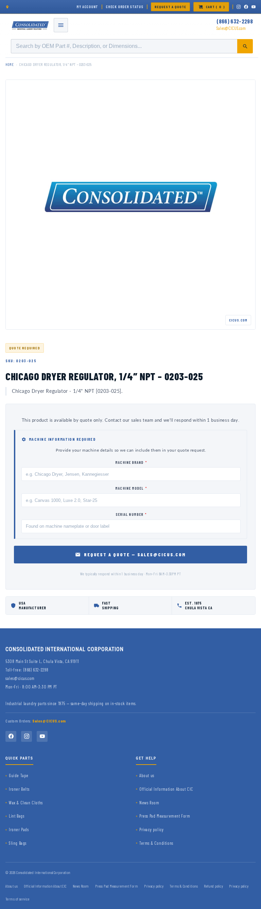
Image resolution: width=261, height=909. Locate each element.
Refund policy (213, 886)
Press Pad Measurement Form (164, 816)
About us (146, 775)
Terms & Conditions (156, 843)
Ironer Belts (19, 789)
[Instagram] (239, 7)
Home (9, 64)
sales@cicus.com (20, 678)
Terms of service (17, 899)
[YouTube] (253, 7)
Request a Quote (170, 7)
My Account (87, 6)
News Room (149, 802)
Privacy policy (151, 829)
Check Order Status (124, 6)
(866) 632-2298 (234, 21)
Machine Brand (131, 462)
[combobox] (132, 46)
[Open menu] (61, 25)
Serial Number (131, 514)
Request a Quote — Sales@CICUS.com (135, 554)
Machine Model (131, 488)
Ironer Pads (19, 829)
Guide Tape (19, 775)
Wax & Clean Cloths (26, 802)
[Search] (245, 46)
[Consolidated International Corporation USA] (30, 25)
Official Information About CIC (166, 789)
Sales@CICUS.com (231, 28)
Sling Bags (18, 843)
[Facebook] (246, 7)
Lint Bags (16, 816)
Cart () (215, 7)
